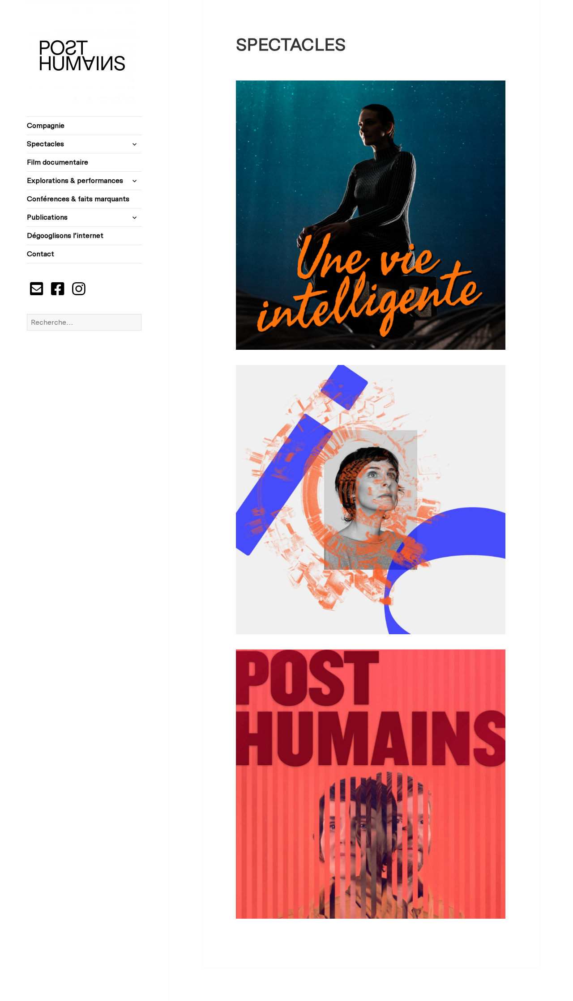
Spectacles (45, 144)
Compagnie (45, 125)
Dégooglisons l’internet (65, 235)
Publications (47, 217)
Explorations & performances (75, 180)
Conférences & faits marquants (78, 199)
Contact (40, 254)
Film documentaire (57, 162)
